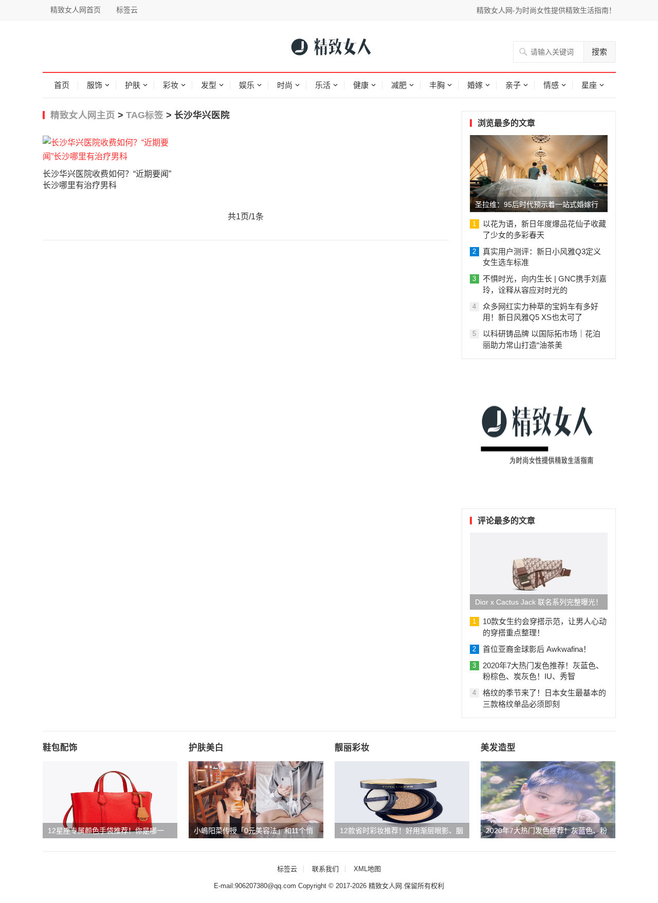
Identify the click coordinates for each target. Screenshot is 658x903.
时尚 (285, 85)
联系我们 (325, 869)
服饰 (94, 85)
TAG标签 (144, 115)
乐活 (323, 85)
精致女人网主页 (82, 115)
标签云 (127, 10)
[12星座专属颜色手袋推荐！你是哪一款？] (110, 799)
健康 (361, 85)
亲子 (513, 85)
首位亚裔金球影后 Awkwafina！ (537, 649)
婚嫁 (475, 85)
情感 (551, 85)
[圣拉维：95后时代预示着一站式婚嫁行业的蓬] (539, 173)
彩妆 (170, 85)
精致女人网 (385, 886)
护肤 (132, 85)
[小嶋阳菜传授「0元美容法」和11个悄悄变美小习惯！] (256, 799)
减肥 (399, 85)
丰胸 (437, 85)
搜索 (599, 51)
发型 (208, 85)
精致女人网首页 (75, 10)
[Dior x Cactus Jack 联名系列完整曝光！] (539, 571)
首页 (61, 85)
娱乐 (246, 85)
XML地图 (367, 869)
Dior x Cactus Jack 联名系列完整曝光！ (538, 602)
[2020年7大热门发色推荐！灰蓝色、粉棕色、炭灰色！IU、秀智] (548, 799)
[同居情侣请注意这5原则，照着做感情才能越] (539, 495)
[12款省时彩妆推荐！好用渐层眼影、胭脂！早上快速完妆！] (402, 799)
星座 (589, 85)
